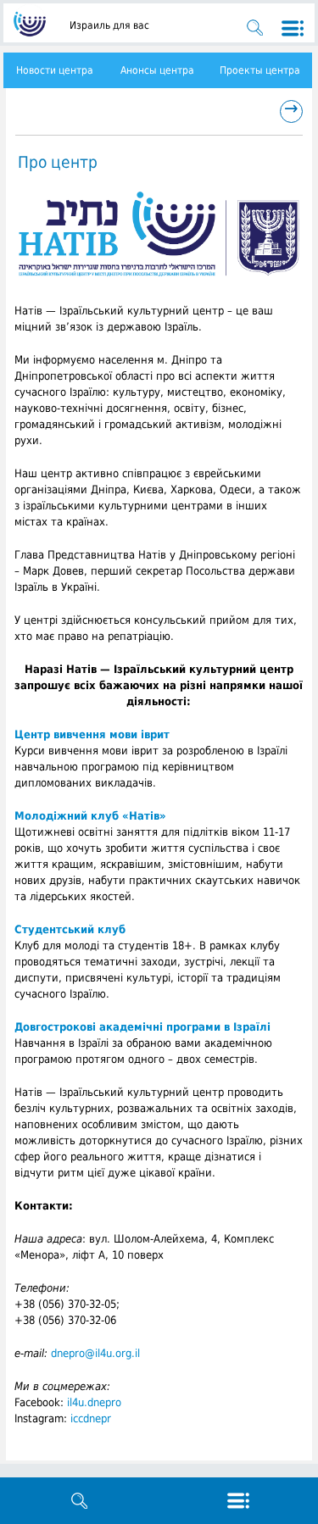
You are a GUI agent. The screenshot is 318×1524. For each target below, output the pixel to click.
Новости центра (54, 70)
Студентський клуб (70, 929)
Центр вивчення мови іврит (92, 734)
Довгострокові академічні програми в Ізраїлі (142, 1027)
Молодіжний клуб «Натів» (90, 815)
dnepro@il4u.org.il (95, 1353)
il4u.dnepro (94, 1402)
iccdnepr (90, 1418)
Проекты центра (260, 70)
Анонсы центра (157, 70)
